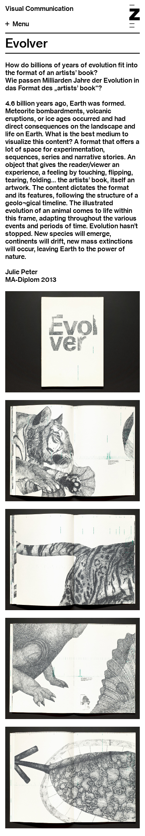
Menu (20, 24)
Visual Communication (39, 8)
